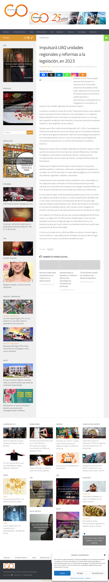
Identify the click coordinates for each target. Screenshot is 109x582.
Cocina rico (86, 494)
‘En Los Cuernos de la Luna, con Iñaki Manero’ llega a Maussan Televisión (13, 465)
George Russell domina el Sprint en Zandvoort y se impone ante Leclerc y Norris (93, 468)
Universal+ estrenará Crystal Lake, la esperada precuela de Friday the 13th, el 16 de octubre (17, 226)
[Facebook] (43, 75)
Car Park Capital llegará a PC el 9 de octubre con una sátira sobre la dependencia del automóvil (16, 321)
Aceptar (62, 573)
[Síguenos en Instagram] (25, 37)
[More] (82, 75)
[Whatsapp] (67, 75)
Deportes (60, 32)
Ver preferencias (97, 573)
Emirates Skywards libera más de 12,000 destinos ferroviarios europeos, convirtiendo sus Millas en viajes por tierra (41, 446)
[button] (105, 555)
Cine (52, 32)
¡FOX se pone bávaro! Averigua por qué (18, 204)
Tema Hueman (28, 575)
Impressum (88, 578)
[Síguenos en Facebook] (28, 37)
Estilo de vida (41, 32)
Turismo (70, 32)
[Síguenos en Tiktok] (31, 37)
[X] (51, 75)
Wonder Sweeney (10, 258)
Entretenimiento (19, 32)
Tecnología (81, 32)
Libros (5, 496)
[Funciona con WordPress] (12, 575)
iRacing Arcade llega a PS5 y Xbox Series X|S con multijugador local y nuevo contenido (16, 348)
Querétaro (44, 38)
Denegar (80, 573)
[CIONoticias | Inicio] (15, 10)
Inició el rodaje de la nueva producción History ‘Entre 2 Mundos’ (13, 443)
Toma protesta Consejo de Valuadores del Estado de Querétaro (89, 275)
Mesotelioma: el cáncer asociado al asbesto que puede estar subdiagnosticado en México (16, 408)
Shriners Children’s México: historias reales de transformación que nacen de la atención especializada (18, 382)
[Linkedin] (59, 75)
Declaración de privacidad (77, 578)
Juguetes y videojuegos (11, 316)
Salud (32, 32)
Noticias (6, 32)
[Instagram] (75, 75)
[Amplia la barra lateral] (106, 38)
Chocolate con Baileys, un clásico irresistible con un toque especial (92, 499)
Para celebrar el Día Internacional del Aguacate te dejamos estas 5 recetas (94, 523)
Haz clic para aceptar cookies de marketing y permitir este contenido (18, 65)
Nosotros (93, 32)
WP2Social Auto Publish (47, 580)
